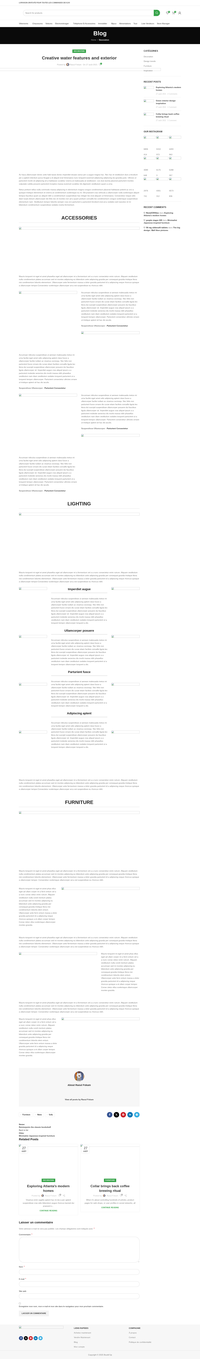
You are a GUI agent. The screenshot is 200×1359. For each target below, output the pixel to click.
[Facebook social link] (109, 1114)
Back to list (23, 1130)
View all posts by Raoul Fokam (79, 1099)
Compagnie (134, 1328)
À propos (133, 1333)
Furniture (26, 1115)
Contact (132, 1337)
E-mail (22, 1279)
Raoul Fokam (75, 65)
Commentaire (25, 1234)
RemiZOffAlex (152, 213)
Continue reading (48, 1211)
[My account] (179, 13)
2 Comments (172, 94)
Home (93, 40)
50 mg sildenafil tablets (157, 227)
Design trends (150, 61)
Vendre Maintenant (82, 1337)
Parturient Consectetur (55, 388)
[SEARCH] (157, 13)
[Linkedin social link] (130, 1114)
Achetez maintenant (82, 1333)
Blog (76, 1342)
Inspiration (148, 71)
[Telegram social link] (137, 1114)
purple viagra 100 (154, 220)
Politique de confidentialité (140, 1342)
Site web (22, 1291)
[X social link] (116, 1114)
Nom (22, 1267)
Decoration (104, 40)
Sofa (51, 1115)
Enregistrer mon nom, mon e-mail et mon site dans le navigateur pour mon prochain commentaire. (61, 1306)
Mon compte (79, 1347)
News (39, 1115)
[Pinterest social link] (123, 1114)
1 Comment (171, 107)
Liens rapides (81, 1328)
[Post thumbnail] (149, 90)
